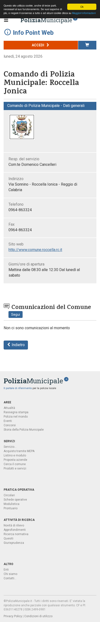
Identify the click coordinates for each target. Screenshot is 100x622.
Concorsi (10, 425)
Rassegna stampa (16, 412)
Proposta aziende (15, 459)
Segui (15, 314)
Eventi (8, 421)
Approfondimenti (15, 529)
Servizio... (10, 446)
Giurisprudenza (14, 543)
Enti (6, 569)
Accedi (38, 45)
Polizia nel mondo (16, 416)
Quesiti (8, 538)
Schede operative (15, 499)
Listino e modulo (15, 455)
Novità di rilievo (14, 525)
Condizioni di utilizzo (38, 616)
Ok (81, 6)
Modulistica (11, 504)
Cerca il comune (15, 464)
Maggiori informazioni (84, 13)
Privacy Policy (13, 616)
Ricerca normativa (16, 534)
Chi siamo (10, 574)
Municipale (46, 20)
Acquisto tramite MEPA (19, 451)
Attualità (9, 408)
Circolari (9, 495)
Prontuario (10, 508)
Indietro (18, 344)
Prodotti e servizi (15, 468)
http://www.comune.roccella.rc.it (35, 249)
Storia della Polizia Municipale (24, 429)
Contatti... (10, 578)
